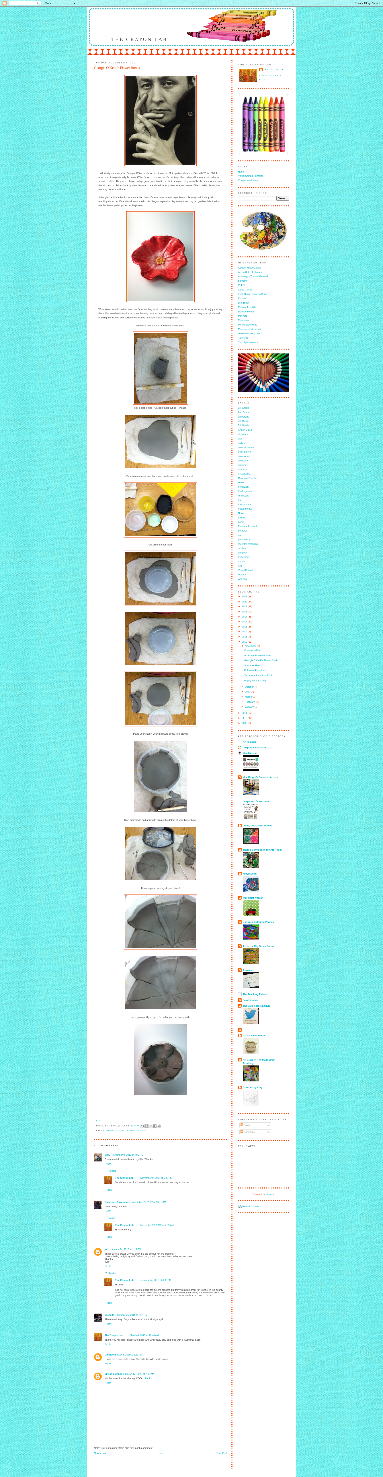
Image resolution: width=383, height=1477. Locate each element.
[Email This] (142, 1126)
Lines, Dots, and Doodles (257, 825)
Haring (241, 482)
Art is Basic (249, 741)
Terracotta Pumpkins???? (258, 675)
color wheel (244, 456)
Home (161, 1453)
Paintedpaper (250, 1000)
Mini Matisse (250, 753)
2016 (245, 621)
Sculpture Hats (252, 665)
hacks (148, 1378)
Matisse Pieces (246, 311)
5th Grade (243, 425)
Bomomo (243, 280)
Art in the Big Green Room (258, 946)
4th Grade (112, 1130)
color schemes (246, 447)
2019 (245, 606)
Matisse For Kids (247, 307)
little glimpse (244, 504)
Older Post (221, 1453)
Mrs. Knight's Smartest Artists (260, 777)
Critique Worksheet (248, 180)
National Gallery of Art (249, 333)
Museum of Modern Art (250, 329)
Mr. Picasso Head (247, 324)
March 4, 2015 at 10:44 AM (144, 1335)
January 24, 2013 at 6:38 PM (155, 1280)
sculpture (243, 548)
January (249, 706)
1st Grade (243, 407)
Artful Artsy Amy (252, 1087)
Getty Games (245, 289)
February (250, 701)
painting (242, 517)
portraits (242, 530)
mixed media (245, 508)
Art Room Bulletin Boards (257, 655)
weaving (242, 579)
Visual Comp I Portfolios (251, 176)
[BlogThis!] (146, 1126)
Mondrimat (243, 320)
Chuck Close (245, 429)
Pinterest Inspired (247, 526)
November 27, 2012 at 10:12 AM (148, 1202)
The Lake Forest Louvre (256, 1005)
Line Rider (243, 302)
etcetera (242, 469)
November (251, 646)
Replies (112, 1170)
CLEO (241, 285)
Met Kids (242, 315)
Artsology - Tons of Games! (253, 276)
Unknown (110, 1354)
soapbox (242, 552)
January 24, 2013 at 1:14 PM (125, 1249)
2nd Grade (244, 412)
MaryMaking (250, 873)
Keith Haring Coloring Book (252, 294)
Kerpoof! (242, 298)
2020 (245, 601)
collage (242, 443)
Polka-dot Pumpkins (255, 670)
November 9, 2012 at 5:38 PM (156, 1178)
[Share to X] (151, 1126)
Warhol (242, 574)
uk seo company (114, 1374)
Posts (246, 1125)
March (248, 696)
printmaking (244, 539)
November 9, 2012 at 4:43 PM (127, 1154)
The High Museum (248, 342)
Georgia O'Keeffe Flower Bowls (261, 660)
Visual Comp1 (245, 570)
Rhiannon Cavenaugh (117, 1202)
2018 (245, 611)
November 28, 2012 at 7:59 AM (157, 1225)
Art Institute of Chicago (250, 272)
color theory (244, 451)
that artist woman (253, 897)
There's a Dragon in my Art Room (262, 849)
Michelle (109, 1315)
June (248, 691)
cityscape (243, 434)
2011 (245, 713)
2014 (245, 631)
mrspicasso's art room (256, 801)
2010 (245, 718)
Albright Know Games (249, 267)
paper (241, 522)
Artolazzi (248, 970)
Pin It (99, 1120)
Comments (249, 1132)
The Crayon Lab (139, 39)
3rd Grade (243, 416)
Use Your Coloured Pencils (258, 922)
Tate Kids (243, 337)
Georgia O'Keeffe (136, 1130)
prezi (240, 535)
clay (121, 1130)
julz (107, 1249)
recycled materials (248, 544)
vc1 (240, 565)
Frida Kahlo (244, 473)
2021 (245, 596)
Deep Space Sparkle (254, 747)
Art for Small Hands (254, 1035)
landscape (243, 495)
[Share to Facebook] (155, 1126)
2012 (245, 641)
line (240, 500)
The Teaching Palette (255, 994)
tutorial (241, 561)
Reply (108, 1163)
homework (243, 486)
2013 (245, 636)
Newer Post (100, 1453)
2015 (245, 626)
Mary (107, 1154)
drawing (242, 465)
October (249, 686)
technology (244, 557)
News (241, 513)
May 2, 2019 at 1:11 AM (129, 1354)
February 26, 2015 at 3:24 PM (131, 1315)
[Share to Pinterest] (159, 1126)
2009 (245, 723)
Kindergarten (245, 491)
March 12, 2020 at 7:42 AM (139, 1374)
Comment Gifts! (252, 650)
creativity (243, 460)
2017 (245, 616)
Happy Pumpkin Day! (255, 680)
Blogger (270, 1194)
